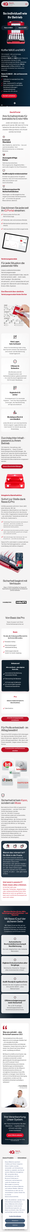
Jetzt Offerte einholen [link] (15, 1135)
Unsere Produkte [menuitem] (8, 1158)
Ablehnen (15, 1225)
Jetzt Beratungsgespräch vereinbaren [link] (15, 719)
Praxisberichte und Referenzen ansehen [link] (15, 749)
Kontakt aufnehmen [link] (9, 96)
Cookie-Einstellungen (15, 1216)
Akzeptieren (15, 1220)
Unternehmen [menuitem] (22, 1158)
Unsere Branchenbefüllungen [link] (12, 466)
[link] (9, 4)
